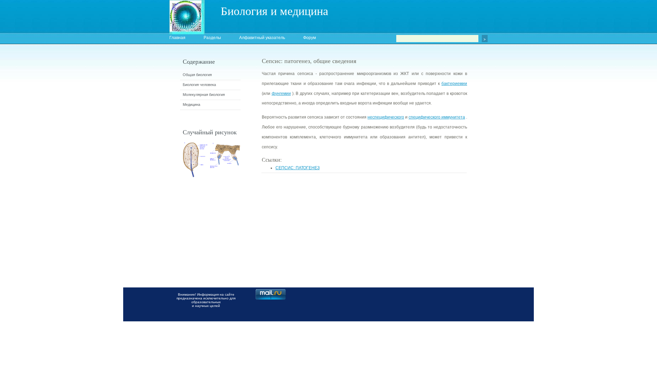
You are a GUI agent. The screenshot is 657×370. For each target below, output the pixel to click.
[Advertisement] (504, 180)
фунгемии (281, 93)
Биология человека (199, 85)
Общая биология (197, 75)
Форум (309, 37)
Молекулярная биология (204, 94)
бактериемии (454, 83)
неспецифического (386, 117)
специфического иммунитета (437, 117)
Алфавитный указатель (262, 37)
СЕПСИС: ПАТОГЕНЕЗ (297, 167)
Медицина (191, 104)
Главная (177, 37)
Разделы (212, 37)
